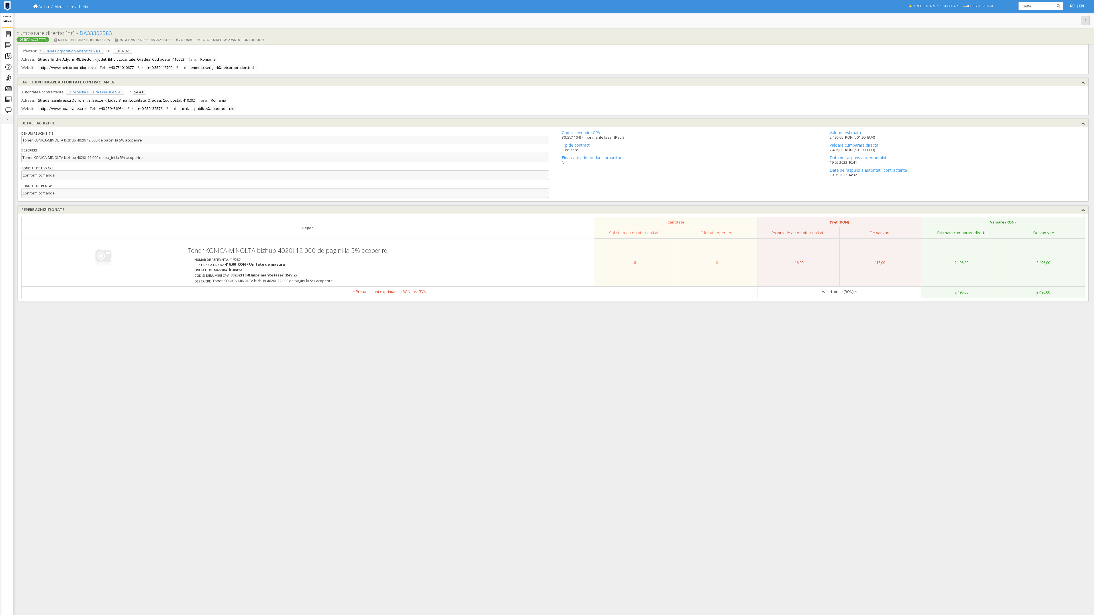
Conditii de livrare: (37, 168)
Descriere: (203, 281)
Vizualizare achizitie (72, 6)
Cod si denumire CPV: (212, 275)
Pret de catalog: (209, 265)
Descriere (29, 150)
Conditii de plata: (36, 186)
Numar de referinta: (212, 259)
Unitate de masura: (211, 270)
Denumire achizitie (37, 133)
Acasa (43, 6)
